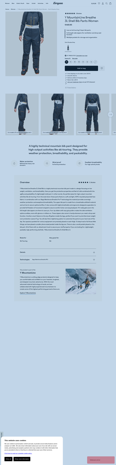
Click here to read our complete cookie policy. (18, 453)
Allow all (8, 459)
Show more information (22, 459)
